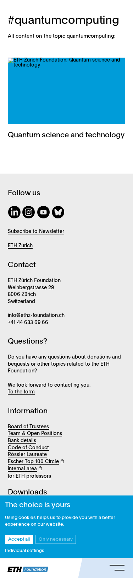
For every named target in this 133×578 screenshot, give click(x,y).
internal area (22, 468)
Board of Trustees (28, 426)
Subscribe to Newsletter (36, 231)
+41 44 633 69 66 (28, 322)
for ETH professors (29, 476)
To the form (21, 391)
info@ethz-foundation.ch (36, 315)
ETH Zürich (20, 245)
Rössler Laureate (27, 454)
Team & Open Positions (35, 433)
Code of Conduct (28, 447)
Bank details (22, 440)
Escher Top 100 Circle (33, 461)
